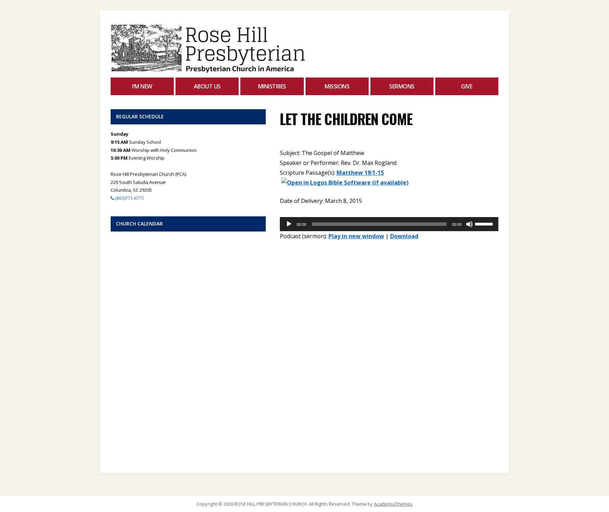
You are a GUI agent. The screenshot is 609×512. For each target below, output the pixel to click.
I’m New (142, 86)
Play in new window (356, 236)
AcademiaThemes (393, 504)
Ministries (272, 86)
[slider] (485, 223)
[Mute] (469, 224)
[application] (389, 224)
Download (404, 236)
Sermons (401, 86)
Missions (337, 86)
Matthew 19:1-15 (360, 173)
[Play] (289, 224)
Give (466, 86)
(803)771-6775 (129, 198)
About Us (207, 86)
